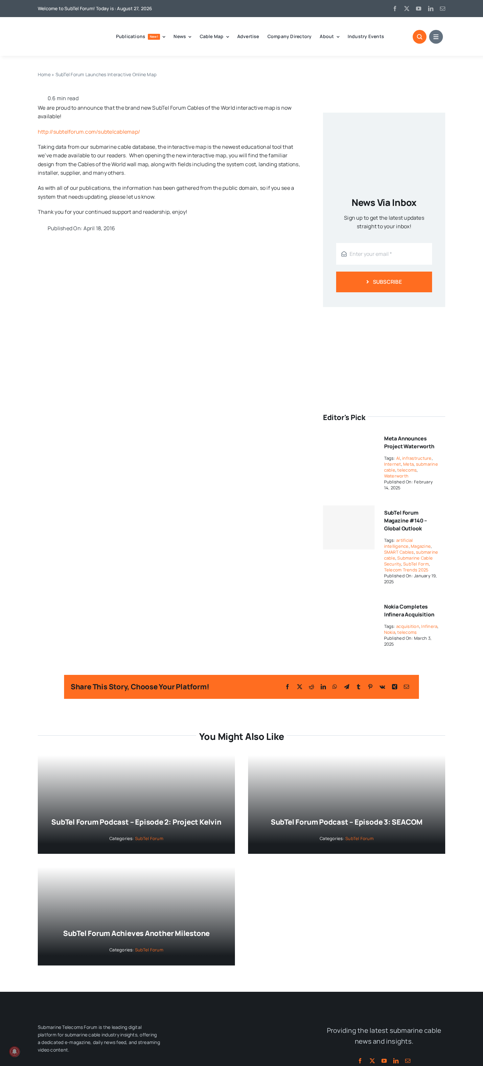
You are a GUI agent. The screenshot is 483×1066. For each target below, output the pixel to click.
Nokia (389, 632)
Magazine (421, 546)
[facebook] (395, 8)
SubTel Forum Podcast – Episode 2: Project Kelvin (136, 822)
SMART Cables (399, 552)
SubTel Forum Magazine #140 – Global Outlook (405, 520)
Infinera (429, 626)
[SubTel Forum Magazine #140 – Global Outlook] (349, 527)
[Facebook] (287, 686)
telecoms (407, 470)
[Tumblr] (358, 686)
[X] (300, 686)
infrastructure (416, 458)
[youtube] (418, 8)
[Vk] (382, 686)
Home (44, 74)
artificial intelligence (398, 543)
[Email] (406, 686)
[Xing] (395, 686)
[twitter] (406, 8)
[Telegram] (347, 686)
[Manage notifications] (14, 1051)
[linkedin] (430, 8)
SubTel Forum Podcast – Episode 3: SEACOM (347, 822)
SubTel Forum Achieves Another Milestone (136, 933)
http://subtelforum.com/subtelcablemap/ (89, 131)
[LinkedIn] (323, 686)
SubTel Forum (149, 838)
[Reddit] (311, 686)
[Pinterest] (370, 686)
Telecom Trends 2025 (406, 570)
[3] (241, 1020)
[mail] (442, 8)
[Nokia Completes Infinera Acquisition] (349, 603)
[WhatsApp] (334, 686)
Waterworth (396, 476)
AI (398, 458)
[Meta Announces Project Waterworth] (349, 435)
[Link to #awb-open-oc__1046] (419, 37)
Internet (392, 464)
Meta (408, 464)
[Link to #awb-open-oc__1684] (436, 37)
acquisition (407, 626)
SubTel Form (416, 564)
